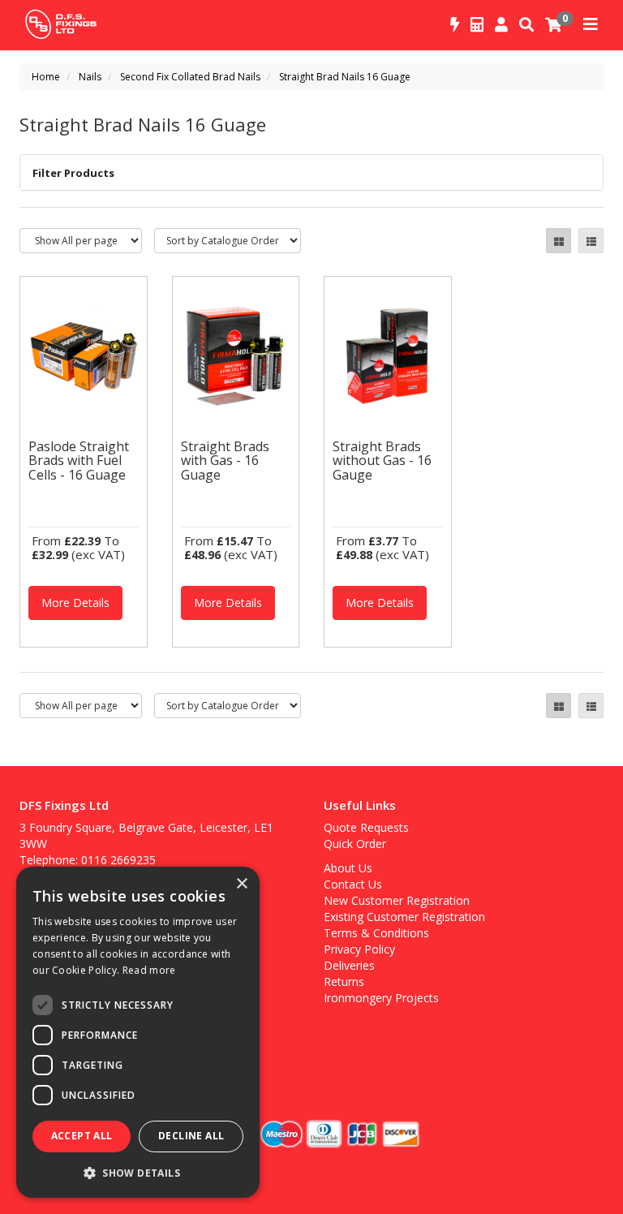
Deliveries (349, 965)
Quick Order (355, 843)
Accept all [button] (82, 1136)
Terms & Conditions (376, 933)
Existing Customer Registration (404, 916)
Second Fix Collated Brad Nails (190, 77)
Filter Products (73, 173)
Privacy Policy (359, 949)
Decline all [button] (191, 1136)
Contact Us (353, 884)
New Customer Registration (397, 900)
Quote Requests (366, 827)
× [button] (241, 884)
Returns (344, 981)
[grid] (558, 240)
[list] (591, 240)
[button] (137, 1172)
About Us (348, 868)
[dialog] (138, 1032)
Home (46, 77)
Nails (90, 77)
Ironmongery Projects (381, 997)
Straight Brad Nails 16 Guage (344, 77)
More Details (75, 602)
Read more (149, 970)
